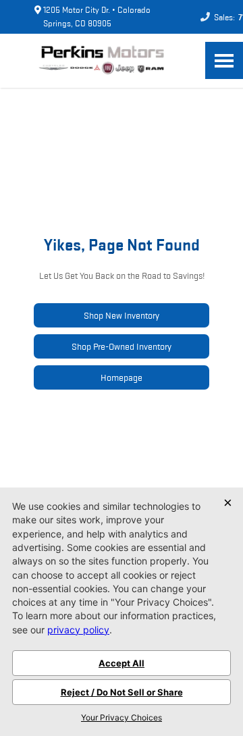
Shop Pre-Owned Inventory (121, 346)
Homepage (121, 377)
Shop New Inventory (121, 315)
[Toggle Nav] (224, 60)
